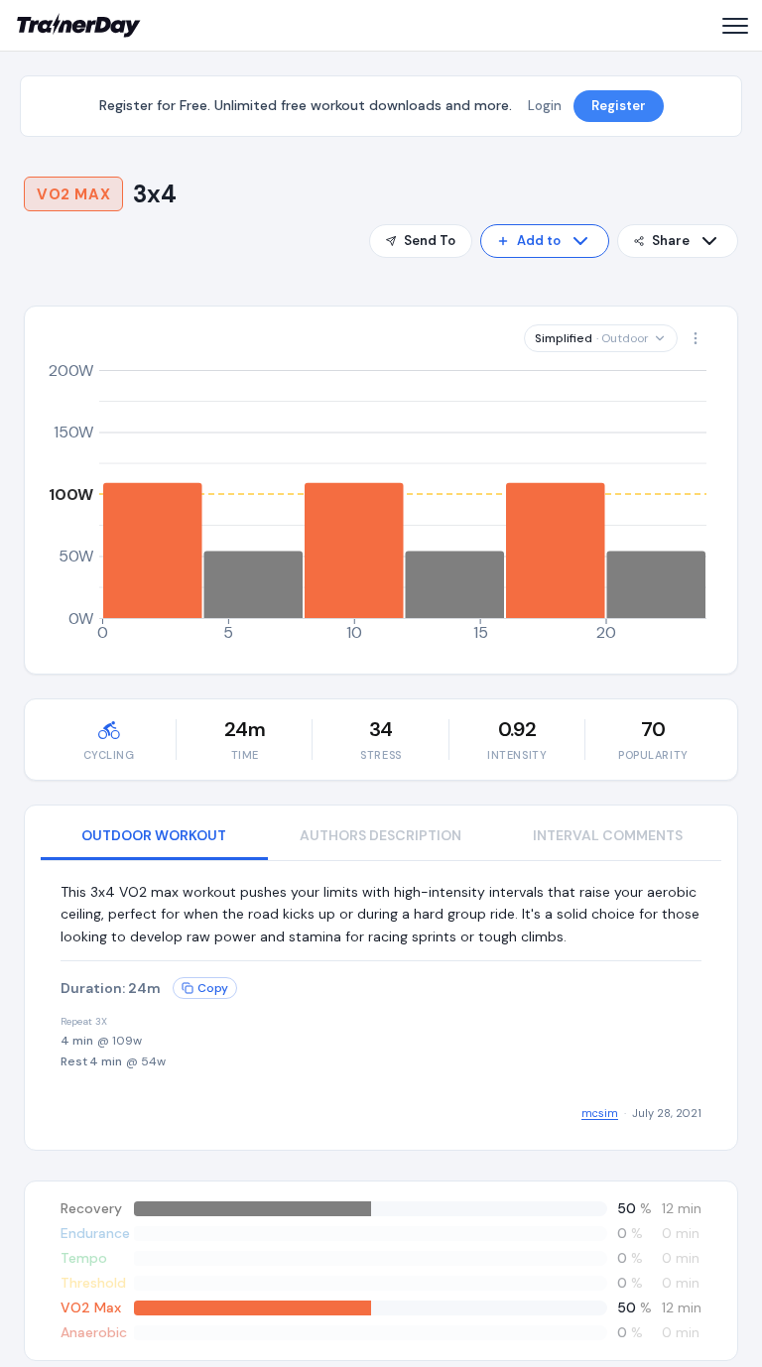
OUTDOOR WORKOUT (153, 835)
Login (545, 105)
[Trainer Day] (79, 26)
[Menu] (734, 26)
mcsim (599, 1113)
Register (618, 105)
